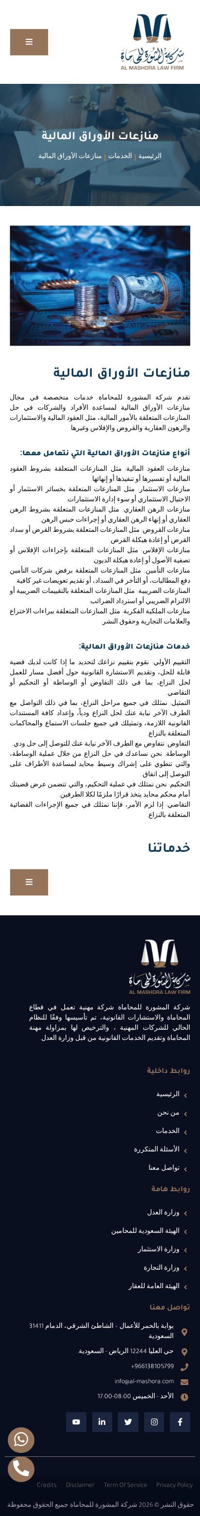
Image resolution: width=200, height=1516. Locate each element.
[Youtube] (76, 1422)
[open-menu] (29, 42)
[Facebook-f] (180, 1422)
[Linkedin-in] (102, 1422)
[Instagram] (154, 1422)
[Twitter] (128, 1422)
